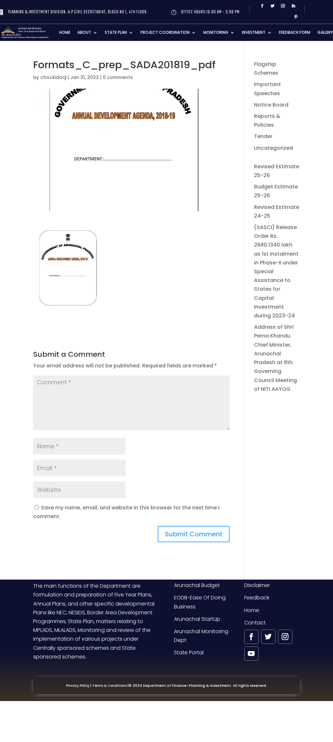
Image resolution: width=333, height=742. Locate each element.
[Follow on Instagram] (283, 6)
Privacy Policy (77, 685)
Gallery (325, 32)
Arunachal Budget (197, 585)
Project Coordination (165, 32)
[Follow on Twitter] (272, 6)
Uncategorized (273, 148)
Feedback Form (294, 32)
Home (64, 32)
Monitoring (215, 32)
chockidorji (53, 77)
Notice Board (271, 105)
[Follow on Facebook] (262, 6)
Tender (263, 136)
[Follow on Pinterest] (296, 17)
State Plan (116, 32)
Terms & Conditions (109, 685)
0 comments (118, 77)
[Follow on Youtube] (251, 653)
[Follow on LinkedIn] (293, 6)
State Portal (189, 652)
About (84, 32)
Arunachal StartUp (197, 619)
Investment (253, 32)
